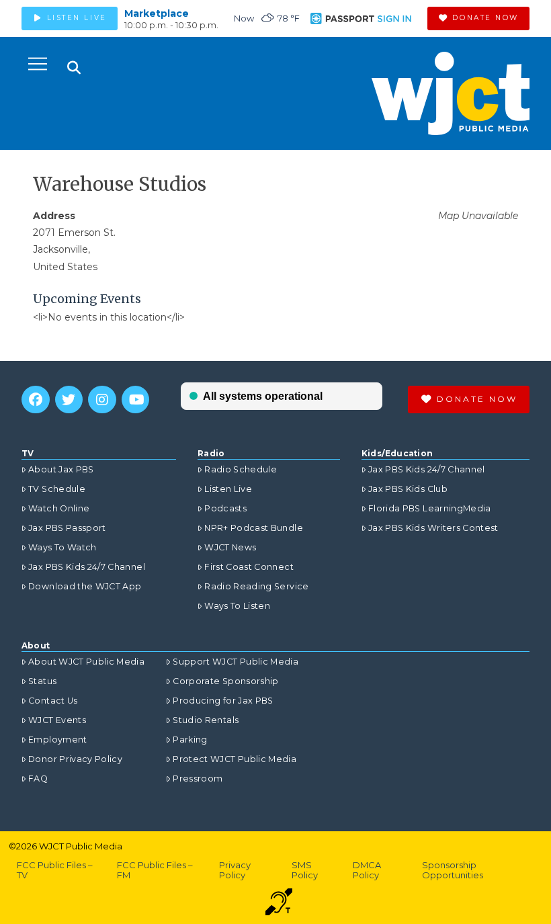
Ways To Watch (62, 547)
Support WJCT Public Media (235, 662)
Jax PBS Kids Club (408, 489)
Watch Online (58, 508)
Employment (57, 739)
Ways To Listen (237, 606)
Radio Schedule (240, 469)
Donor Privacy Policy (75, 759)
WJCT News (230, 547)
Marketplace (156, 13)
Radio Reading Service (256, 586)
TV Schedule (56, 489)
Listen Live (228, 489)
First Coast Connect (249, 567)
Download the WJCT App (84, 586)
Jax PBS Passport (67, 528)
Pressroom (197, 778)
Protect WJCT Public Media (234, 759)
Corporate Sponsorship (225, 681)
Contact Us (53, 701)
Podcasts (225, 508)
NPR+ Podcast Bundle (253, 528)
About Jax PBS (61, 469)
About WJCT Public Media (86, 662)
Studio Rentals (206, 720)
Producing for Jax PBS (223, 701)
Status (42, 681)
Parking (190, 739)
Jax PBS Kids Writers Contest (433, 528)
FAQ (38, 778)
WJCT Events (57, 720)
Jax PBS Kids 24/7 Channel (86, 567)
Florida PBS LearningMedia (429, 508)
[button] (38, 64)
